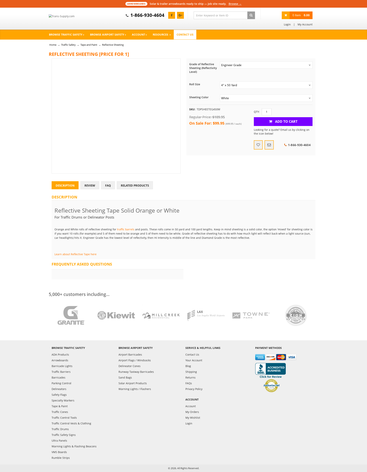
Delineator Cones (129, 366)
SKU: (192, 109)
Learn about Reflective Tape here (75, 254)
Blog (188, 366)
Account (138, 34)
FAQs (188, 383)
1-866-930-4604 (147, 15)
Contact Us (185, 34)
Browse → (235, 4)
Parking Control (61, 383)
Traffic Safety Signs (64, 435)
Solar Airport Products (133, 383)
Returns (190, 377)
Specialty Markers (63, 400)
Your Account (193, 360)
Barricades (58, 377)
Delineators (59, 389)
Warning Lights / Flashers (135, 389)
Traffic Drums (60, 429)
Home (52, 44)
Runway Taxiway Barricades (136, 372)
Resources (161, 34)
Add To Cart (285, 121)
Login (287, 24)
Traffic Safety (68, 44)
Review (89, 185)
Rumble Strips (61, 458)
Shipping (191, 372)
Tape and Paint (88, 44)
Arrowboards (60, 360)
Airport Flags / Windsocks (135, 360)
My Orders (192, 412)
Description (65, 185)
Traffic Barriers (61, 372)
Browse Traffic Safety (65, 34)
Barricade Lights (62, 366)
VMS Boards (59, 452)
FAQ (108, 185)
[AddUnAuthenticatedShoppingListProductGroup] (258, 144)
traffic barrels (125, 229)
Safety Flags (59, 394)
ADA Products (60, 354)
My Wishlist (192, 417)
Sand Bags (125, 377)
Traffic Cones (60, 412)
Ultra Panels (59, 440)
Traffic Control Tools (64, 417)
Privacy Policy (193, 389)
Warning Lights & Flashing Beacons (74, 446)
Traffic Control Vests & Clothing (71, 423)
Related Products (135, 185)
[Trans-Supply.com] (71, 16)
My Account (305, 24)
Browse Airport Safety (107, 34)
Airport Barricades (130, 354)
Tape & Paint (60, 406)
